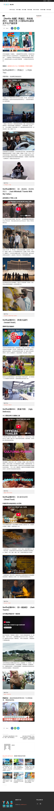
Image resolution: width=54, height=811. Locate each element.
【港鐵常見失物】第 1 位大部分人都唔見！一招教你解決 (7, 781)
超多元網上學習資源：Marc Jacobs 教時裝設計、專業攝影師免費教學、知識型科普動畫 (27, 738)
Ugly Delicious (8, 492)
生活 (3, 15)
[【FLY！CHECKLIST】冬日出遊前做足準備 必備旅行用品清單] (18, 775)
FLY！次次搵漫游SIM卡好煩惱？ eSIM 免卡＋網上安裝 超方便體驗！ (30, 781)
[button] (4, 0)
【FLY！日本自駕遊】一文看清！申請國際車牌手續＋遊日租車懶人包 (18, 768)
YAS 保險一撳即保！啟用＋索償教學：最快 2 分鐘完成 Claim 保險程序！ (29, 768)
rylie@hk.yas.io (23, 804)
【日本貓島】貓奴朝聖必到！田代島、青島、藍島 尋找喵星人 (10, 737)
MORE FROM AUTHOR (19, 756)
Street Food (7, 603)
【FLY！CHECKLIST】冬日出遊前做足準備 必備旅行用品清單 (18, 781)
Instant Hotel (8, 404)
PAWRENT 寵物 (42, 9)
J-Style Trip (7, 184)
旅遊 (3, 778)
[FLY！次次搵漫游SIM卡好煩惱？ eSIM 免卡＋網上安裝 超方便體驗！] (30, 775)
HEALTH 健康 (24, 9)
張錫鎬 (23, 436)
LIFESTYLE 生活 (12, 9)
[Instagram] (8, 1)
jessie (5, 25)
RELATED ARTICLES (8, 756)
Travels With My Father (10, 315)
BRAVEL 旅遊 (48, 9)
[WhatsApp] (15, 28)
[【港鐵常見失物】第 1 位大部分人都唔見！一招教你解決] (7, 775)
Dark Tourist (7, 694)
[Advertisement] (43, 62)
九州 (14, 778)
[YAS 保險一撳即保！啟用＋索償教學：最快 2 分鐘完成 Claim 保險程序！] (30, 762)
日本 (14, 764)
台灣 (26, 778)
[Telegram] (18, 28)
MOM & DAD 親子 (36, 9)
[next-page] (5, 785)
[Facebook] (6, 1)
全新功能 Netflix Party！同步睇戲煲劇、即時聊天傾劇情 (20, 66)
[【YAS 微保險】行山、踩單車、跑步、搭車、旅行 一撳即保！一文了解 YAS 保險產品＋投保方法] (7, 762)
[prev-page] (3, 785)
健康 (3, 764)
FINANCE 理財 (29, 9)
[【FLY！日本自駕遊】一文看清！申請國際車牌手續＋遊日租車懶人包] (18, 762)
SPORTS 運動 (18, 9)
